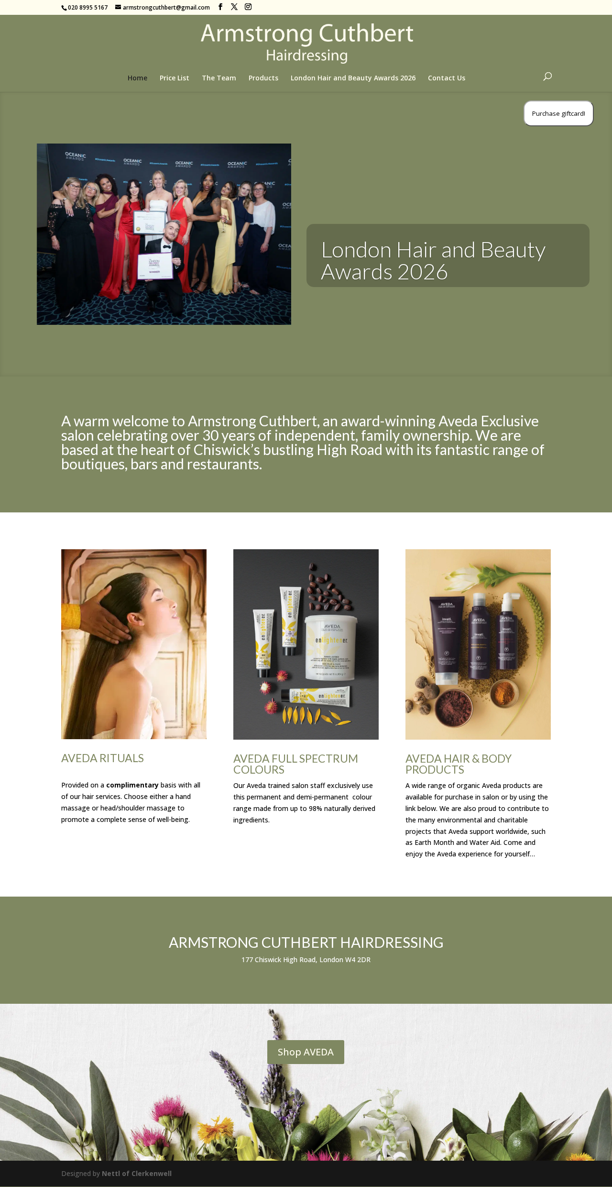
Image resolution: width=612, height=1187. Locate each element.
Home (137, 78)
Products (263, 78)
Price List (174, 78)
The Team (219, 78)
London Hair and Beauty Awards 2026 (353, 78)
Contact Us (446, 78)
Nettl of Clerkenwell (137, 1173)
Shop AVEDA (306, 1051)
